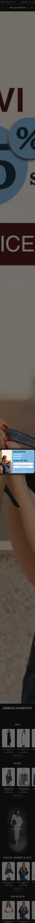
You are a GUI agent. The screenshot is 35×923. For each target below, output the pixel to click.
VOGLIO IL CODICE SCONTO (23, 466)
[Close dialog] (33, 451)
